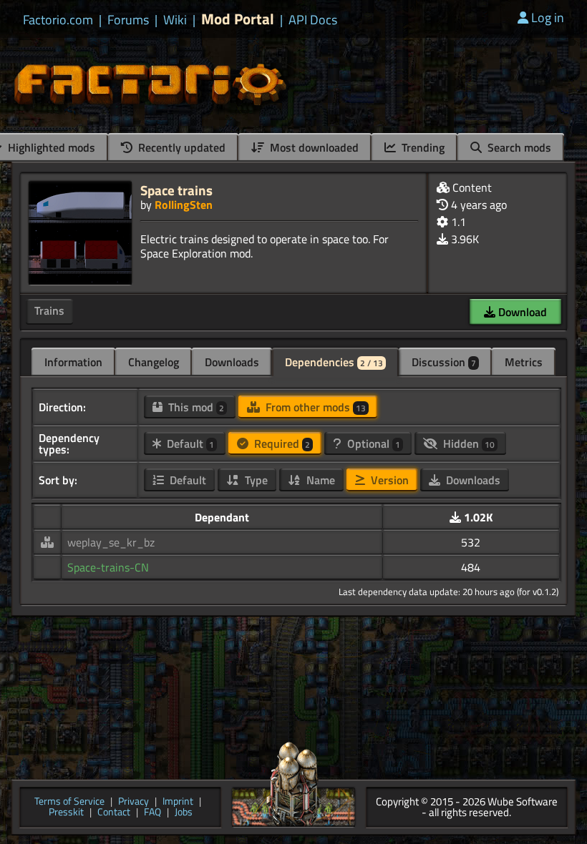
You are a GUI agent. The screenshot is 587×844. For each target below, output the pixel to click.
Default (189, 443)
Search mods (518, 147)
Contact (113, 813)
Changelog (153, 362)
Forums (128, 20)
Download (521, 311)
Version (388, 480)
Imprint (177, 802)
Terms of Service (69, 802)
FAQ (152, 813)
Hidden (467, 443)
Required (280, 443)
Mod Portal (237, 18)
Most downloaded (313, 147)
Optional (372, 443)
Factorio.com (58, 20)
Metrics (524, 362)
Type (255, 480)
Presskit (66, 813)
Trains (49, 310)
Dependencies (334, 362)
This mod (194, 407)
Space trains (176, 190)
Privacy (133, 802)
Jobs (184, 813)
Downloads (232, 362)
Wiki (175, 20)
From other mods (314, 407)
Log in (547, 17)
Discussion (444, 362)
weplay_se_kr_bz (111, 542)
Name (319, 480)
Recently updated (180, 147)
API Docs (312, 20)
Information (73, 362)
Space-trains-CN (108, 567)
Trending (422, 147)
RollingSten (184, 204)
